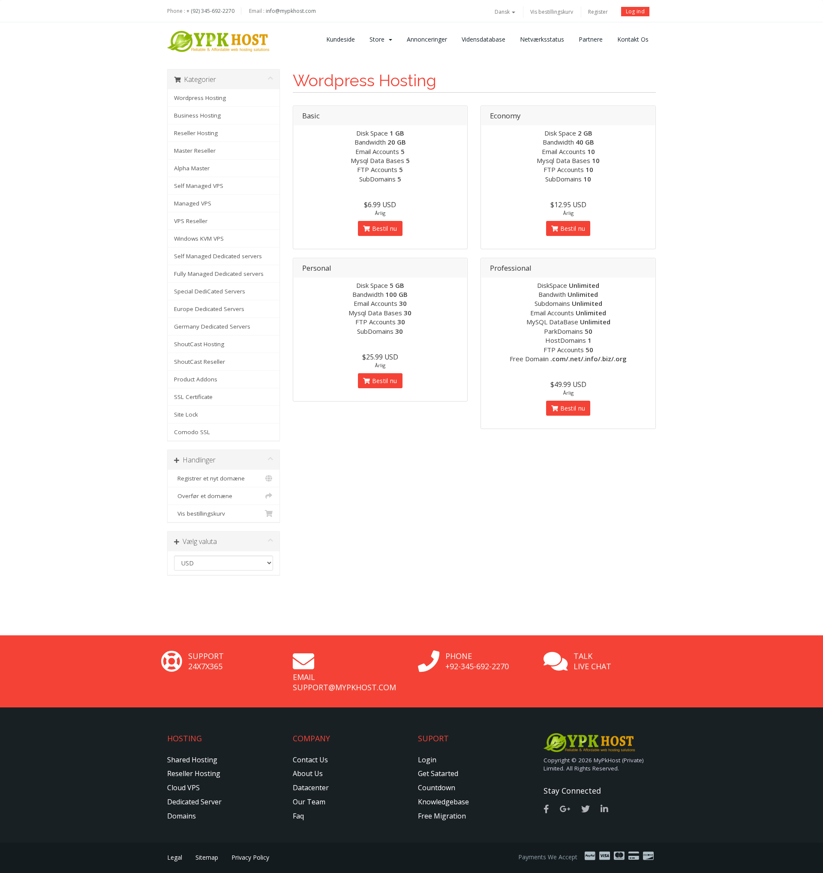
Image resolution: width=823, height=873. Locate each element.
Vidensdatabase (483, 39)
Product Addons (195, 379)
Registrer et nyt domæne (209, 478)
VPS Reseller (190, 221)
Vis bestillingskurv (551, 11)
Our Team (309, 802)
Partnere (591, 39)
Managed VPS (192, 203)
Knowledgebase (443, 802)
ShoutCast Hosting (199, 344)
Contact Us (310, 759)
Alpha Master (192, 168)
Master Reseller (195, 150)
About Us (308, 773)
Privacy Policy (250, 857)
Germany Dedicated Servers (212, 326)
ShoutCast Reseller (199, 362)
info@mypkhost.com (291, 11)
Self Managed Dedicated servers (218, 256)
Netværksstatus (542, 39)
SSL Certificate (193, 397)
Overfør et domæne (203, 496)
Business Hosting (197, 115)
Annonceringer (427, 39)
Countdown (436, 787)
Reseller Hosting (196, 133)
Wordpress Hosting (200, 98)
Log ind (635, 11)
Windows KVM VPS (199, 238)
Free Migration (442, 816)
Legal (174, 857)
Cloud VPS (183, 787)
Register (598, 11)
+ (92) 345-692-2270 (210, 11)
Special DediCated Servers (209, 291)
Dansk (503, 11)
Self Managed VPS (198, 186)
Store (378, 39)
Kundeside (340, 39)
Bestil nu (383, 228)
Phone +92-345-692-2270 (477, 661)
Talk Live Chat (592, 661)
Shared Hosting (192, 759)
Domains (181, 816)
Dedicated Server (194, 802)
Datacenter (311, 787)
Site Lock (186, 414)
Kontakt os (633, 39)
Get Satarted (438, 773)
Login (427, 759)
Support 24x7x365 (206, 661)
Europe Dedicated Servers (209, 309)
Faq (298, 816)
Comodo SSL (192, 432)
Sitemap (206, 857)
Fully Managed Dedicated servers (219, 274)
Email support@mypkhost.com (344, 682)
